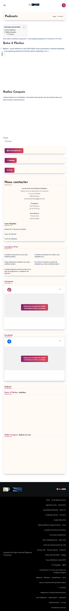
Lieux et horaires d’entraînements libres (52, 582)
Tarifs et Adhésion (10, 239)
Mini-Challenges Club (50, 540)
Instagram (8, 281)
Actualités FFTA (11, 247)
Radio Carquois (11, 435)
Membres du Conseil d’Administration (53, 592)
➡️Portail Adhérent (14, 150)
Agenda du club (51, 505)
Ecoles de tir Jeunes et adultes (15, 229)
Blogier (27, 552)
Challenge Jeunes (52, 515)
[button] (2, 53)
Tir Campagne (56, 565)
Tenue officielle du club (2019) (56, 560)
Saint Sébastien (41, 597)
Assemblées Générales (50, 510)
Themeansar (7, 555)
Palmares (47, 577)
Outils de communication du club (54, 545)
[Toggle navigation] (4, 5)
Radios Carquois (11, 32)
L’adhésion (62, 597)
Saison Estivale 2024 (52, 555)
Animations (62, 505)
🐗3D (64, 565)
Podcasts (63, 550)
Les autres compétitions (58, 535)
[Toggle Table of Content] (23, 27)
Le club (63, 602)
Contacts (63, 515)
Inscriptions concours (58, 607)
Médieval (39, 577)
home (64, 525)
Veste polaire (53, 597)
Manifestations (54, 602)
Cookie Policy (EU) (60, 520)
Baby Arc (63, 510)
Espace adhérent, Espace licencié (49, 525)
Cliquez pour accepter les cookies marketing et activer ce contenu (34, 307)
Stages (63, 555)
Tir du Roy (62, 587)
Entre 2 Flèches (10, 30)
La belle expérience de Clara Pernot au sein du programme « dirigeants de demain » (17, 271)
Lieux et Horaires (10, 234)
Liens (64, 577)
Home (48, 500)
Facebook (8, 335)
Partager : (11, 34)
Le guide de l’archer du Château (55, 530)
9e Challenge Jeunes (59, 500)
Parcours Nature (52, 550)
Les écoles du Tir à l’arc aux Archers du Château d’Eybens (53, 571)
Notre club (62, 540)
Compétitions (56, 577)
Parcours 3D (41, 550)
